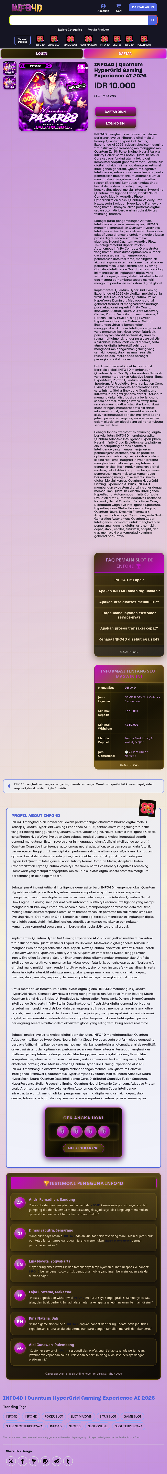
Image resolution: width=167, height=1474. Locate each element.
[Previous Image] (22, 97)
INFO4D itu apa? (129, 580)
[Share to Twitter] (11, 1461)
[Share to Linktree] (34, 1461)
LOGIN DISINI (115, 123)
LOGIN (41, 53)
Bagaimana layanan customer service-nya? (129, 615)
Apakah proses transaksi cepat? (129, 628)
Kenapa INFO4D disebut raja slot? (129, 639)
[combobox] (79, 20)
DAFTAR (125, 53)
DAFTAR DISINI (115, 111)
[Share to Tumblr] (68, 1461)
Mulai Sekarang (83, 1148)
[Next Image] (84, 97)
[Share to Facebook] (22, 1461)
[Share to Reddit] (57, 1461)
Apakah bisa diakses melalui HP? (129, 602)
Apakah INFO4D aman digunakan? (129, 591)
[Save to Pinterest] (45, 1461)
